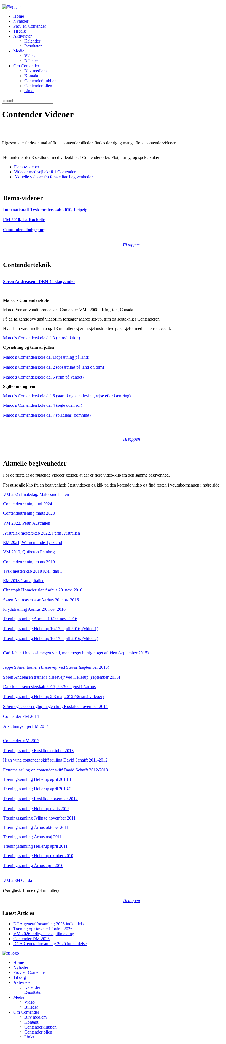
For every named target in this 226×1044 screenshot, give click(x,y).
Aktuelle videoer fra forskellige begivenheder (53, 177)
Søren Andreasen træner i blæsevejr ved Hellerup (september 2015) (61, 677)
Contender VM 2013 (21, 740)
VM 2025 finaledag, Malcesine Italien (36, 494)
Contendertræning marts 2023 (29, 513)
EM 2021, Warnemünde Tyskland (32, 542)
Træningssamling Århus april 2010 (33, 865)
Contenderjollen (38, 85)
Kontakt (31, 75)
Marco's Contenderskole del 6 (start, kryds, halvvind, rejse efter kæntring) (67, 395)
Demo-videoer (26, 167)
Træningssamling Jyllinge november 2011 (39, 818)
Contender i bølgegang (24, 229)
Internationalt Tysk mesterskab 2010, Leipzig (45, 209)
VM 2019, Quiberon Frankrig (29, 551)
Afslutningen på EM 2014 (26, 726)
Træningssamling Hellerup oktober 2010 (38, 855)
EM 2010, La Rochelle (24, 219)
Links (29, 90)
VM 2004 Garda (17, 880)
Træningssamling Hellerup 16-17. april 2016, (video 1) (50, 628)
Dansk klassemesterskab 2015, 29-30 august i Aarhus (49, 686)
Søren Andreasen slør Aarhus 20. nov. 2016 (41, 600)
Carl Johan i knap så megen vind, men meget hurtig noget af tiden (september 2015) (76, 653)
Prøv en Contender (29, 26)
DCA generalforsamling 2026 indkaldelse (49, 923)
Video (29, 56)
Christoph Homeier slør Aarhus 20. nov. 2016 (42, 590)
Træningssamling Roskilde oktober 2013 (38, 750)
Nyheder (20, 21)
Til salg (19, 31)
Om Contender (26, 66)
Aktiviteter (22, 36)
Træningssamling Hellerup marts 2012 (36, 808)
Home (18, 16)
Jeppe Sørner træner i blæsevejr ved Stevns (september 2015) (56, 667)
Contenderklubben (40, 80)
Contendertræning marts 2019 (29, 561)
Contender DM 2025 (31, 938)
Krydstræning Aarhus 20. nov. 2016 (34, 609)
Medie (18, 51)
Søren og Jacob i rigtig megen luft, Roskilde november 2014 (55, 706)
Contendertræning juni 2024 (27, 503)
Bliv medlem (35, 70)
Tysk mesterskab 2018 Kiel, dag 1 (32, 571)
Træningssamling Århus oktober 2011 (36, 827)
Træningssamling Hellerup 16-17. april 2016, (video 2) (50, 638)
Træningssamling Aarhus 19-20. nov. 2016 (40, 618)
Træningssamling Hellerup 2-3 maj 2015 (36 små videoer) (53, 696)
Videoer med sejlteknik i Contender (45, 172)
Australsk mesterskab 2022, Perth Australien (41, 533)
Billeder (31, 61)
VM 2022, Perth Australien (26, 523)
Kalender (32, 41)
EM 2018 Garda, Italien (23, 580)
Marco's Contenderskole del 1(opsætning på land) (46, 357)
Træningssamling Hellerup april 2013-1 (37, 779)
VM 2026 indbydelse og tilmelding (43, 933)
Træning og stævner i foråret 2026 (42, 928)
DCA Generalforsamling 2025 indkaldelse (50, 943)
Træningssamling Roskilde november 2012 (40, 798)
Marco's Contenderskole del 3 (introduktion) (41, 337)
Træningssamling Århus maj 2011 (32, 836)
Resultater (33, 46)
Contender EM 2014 (21, 716)
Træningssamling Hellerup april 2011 (35, 846)
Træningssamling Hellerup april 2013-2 (37, 788)
